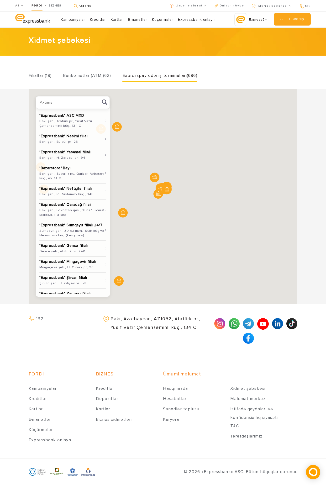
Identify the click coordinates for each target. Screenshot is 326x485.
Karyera (171, 419)
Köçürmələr (162, 19)
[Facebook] (248, 338)
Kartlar (117, 19)
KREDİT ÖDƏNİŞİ (292, 19)
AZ (18, 5)
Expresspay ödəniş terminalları (159, 75)
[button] (158, 194)
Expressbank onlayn (196, 19)
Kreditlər (98, 19)
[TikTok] (291, 323)
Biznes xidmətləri (114, 419)
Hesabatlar (174, 398)
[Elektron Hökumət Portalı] (37, 471)
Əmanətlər (137, 19)
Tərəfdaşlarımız (246, 436)
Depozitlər (107, 398)
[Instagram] (219, 323)
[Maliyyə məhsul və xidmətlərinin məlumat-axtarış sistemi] (88, 471)
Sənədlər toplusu (181, 408)
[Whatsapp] (234, 323)
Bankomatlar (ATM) (87, 75)
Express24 (258, 19)
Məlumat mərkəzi (248, 398)
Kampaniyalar (73, 19)
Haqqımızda (175, 388)
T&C (234, 425)
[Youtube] (263, 324)
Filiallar (40, 75)
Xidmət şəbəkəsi (247, 388)
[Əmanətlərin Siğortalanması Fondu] (73, 471)
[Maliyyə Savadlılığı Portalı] (57, 471)
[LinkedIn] (277, 323)
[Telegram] (248, 323)
